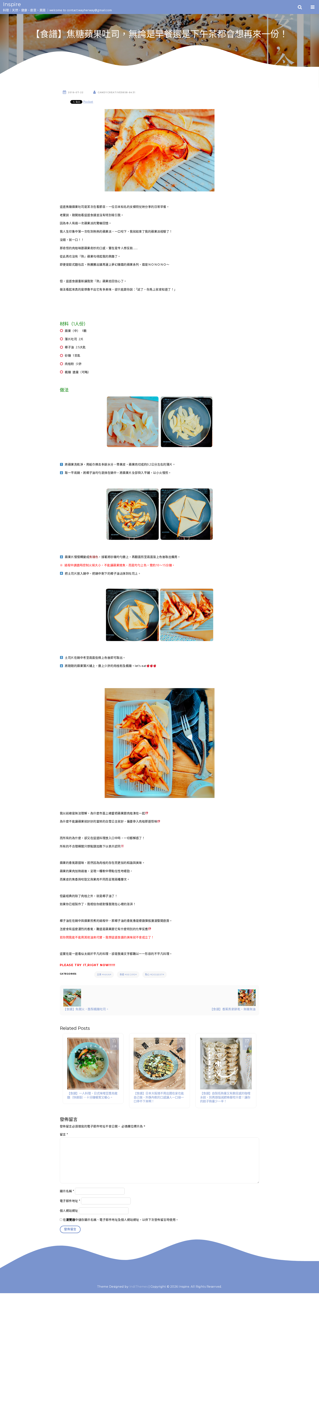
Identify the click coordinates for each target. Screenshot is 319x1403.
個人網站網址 (69, 1211)
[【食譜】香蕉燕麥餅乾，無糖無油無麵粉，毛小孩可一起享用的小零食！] (247, 997)
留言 (64, 1134)
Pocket (88, 102)
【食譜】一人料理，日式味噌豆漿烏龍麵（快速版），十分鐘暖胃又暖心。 (92, 1095)
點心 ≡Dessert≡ (154, 974)
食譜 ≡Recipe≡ (128, 974)
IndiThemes (138, 1286)
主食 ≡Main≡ (104, 974)
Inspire (12, 4)
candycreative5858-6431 (116, 92)
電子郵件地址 (70, 1201)
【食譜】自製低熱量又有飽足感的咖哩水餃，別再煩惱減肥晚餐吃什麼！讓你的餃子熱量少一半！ (225, 1097)
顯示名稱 (67, 1191)
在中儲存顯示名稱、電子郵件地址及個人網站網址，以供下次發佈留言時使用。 (121, 1220)
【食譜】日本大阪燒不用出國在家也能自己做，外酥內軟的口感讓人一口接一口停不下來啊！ (159, 1097)
